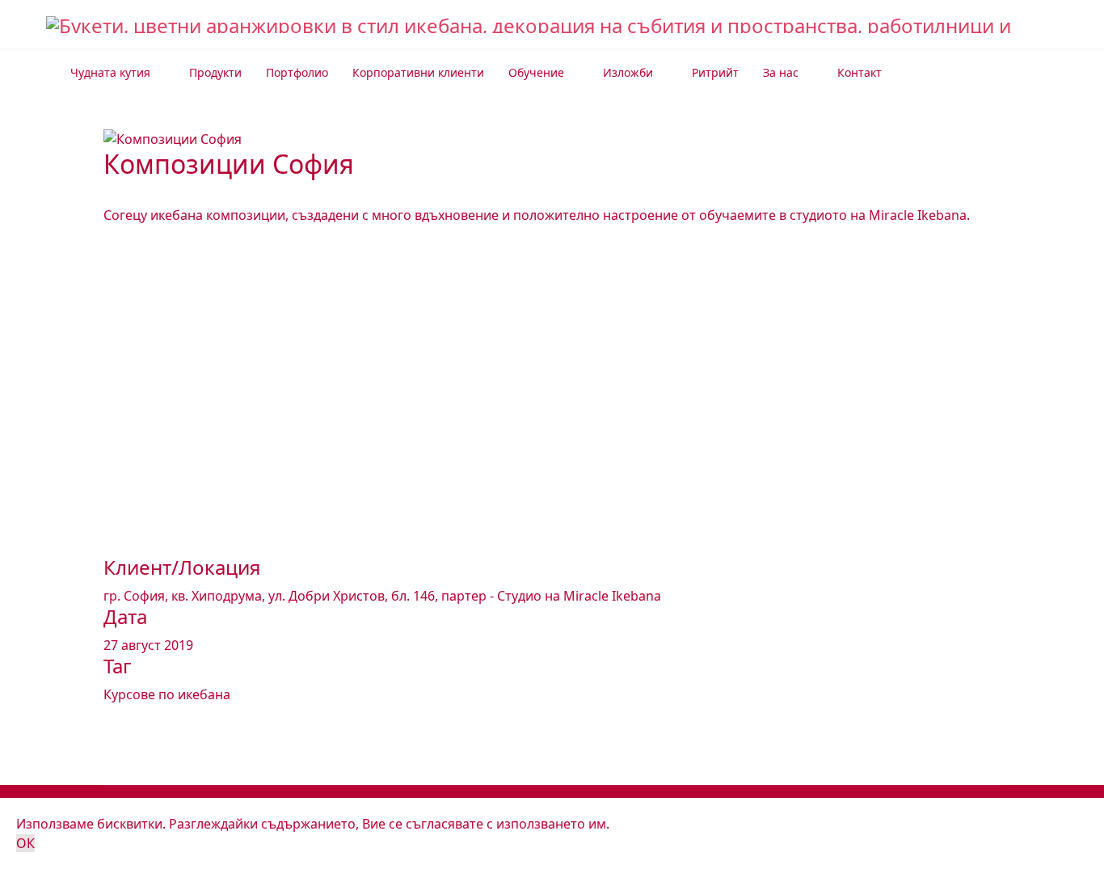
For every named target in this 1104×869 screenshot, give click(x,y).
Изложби (628, 72)
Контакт (859, 72)
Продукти (215, 72)
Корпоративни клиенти (418, 72)
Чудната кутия (110, 72)
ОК (25, 843)
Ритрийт (715, 72)
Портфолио (297, 72)
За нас (781, 72)
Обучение (536, 72)
